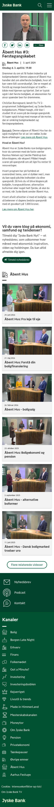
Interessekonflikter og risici (26, 786)
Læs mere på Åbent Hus (34, 137)
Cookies (6, 786)
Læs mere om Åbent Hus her (18, 209)
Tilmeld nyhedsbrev (17, 259)
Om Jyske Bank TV (12, 792)
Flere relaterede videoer (27, 565)
